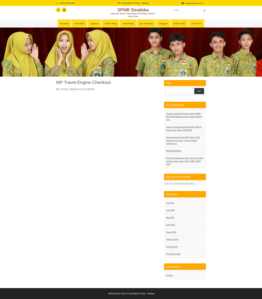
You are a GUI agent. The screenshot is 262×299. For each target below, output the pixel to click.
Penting (169, 275)
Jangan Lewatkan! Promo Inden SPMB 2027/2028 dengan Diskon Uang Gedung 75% (184, 116)
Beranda (64, 23)
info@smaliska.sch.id (194, 3)
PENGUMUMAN (173, 151)
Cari (168, 83)
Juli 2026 (170, 203)
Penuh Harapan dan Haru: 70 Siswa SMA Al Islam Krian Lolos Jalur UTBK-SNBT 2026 (184, 161)
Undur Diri (196, 23)
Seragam (163, 23)
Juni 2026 (170, 210)
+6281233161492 (67, 3)
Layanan (94, 23)
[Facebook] (58, 9)
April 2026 (170, 225)
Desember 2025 (173, 254)
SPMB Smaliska (133, 9)
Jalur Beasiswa (146, 23)
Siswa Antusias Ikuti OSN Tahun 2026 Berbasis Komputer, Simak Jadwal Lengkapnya (183, 140)
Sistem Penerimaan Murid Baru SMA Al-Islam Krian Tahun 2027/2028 (184, 128)
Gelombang (128, 23)
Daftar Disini (179, 23)
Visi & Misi (79, 23)
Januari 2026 (172, 247)
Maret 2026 (171, 232)
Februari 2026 (172, 239)
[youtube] (64, 9)
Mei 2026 (170, 217)
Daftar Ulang (110, 23)
